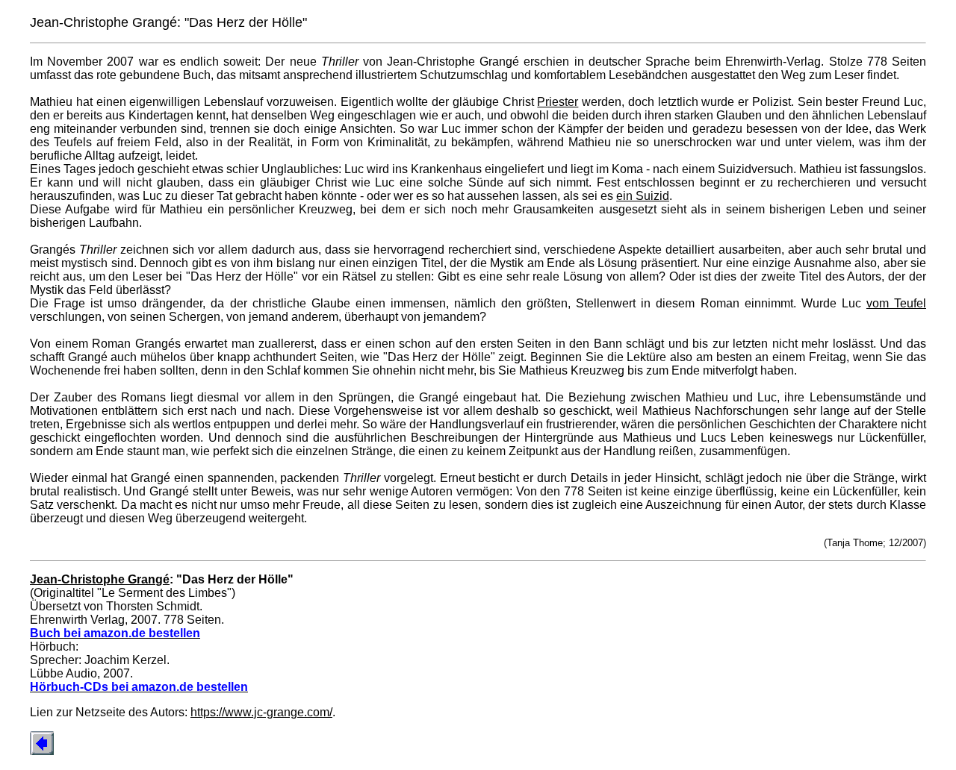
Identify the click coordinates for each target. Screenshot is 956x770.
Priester (557, 102)
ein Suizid (642, 196)
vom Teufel (896, 303)
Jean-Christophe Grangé (100, 579)
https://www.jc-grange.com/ (261, 712)
